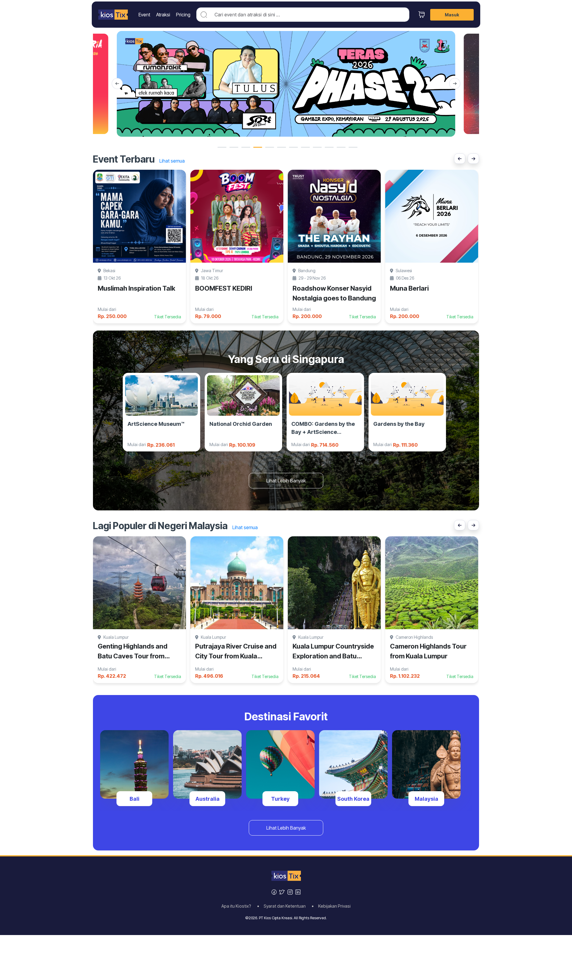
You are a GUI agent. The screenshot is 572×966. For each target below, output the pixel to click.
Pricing (183, 15)
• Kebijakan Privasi (331, 906)
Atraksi (163, 15)
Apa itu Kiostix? (238, 906)
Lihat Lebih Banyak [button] (286, 481)
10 (329, 147)
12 (353, 147)
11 (341, 147)
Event (144, 15)
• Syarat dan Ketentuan (283, 906)
